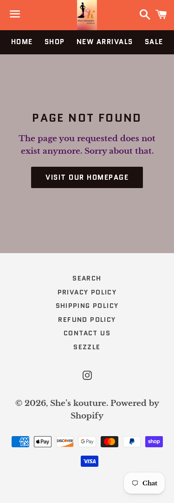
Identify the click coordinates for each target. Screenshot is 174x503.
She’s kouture (78, 403)
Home (22, 42)
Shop (55, 42)
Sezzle (86, 347)
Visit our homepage (87, 177)
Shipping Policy (87, 305)
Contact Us (87, 333)
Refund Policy (87, 319)
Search (86, 278)
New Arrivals (105, 42)
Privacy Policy (87, 292)
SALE (154, 42)
